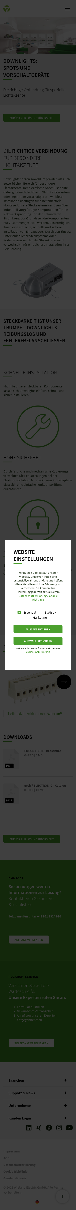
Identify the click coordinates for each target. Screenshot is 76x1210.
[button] (38, 629)
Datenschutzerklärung (33, 596)
